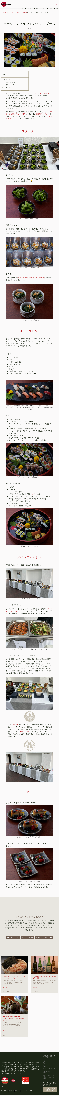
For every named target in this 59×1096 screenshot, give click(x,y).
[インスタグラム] (6, 1087)
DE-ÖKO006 (36, 1080)
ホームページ (4, 12)
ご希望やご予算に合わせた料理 (18, 12)
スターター (8, 80)
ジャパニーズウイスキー (49, 1068)
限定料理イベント (42, 114)
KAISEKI (15, 724)
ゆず (33, 494)
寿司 (44, 1062)
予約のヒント (46, 1072)
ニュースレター (23, 731)
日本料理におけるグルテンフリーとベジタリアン (14, 977)
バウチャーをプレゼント (49, 1077)
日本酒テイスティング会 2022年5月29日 (44, 977)
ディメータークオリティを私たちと (31, 278)
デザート (7, 87)
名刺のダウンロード (48, 1075)
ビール (44, 1078)
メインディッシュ (10, 85)
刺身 (44, 1063)
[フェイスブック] (2, 1087)
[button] (57, 4)
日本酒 (44, 1067)
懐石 (44, 1065)
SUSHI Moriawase (9, 82)
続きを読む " (5, 987)
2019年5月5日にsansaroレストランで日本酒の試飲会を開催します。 (14, 1018)
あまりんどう (46, 1071)
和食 (44, 1060)
